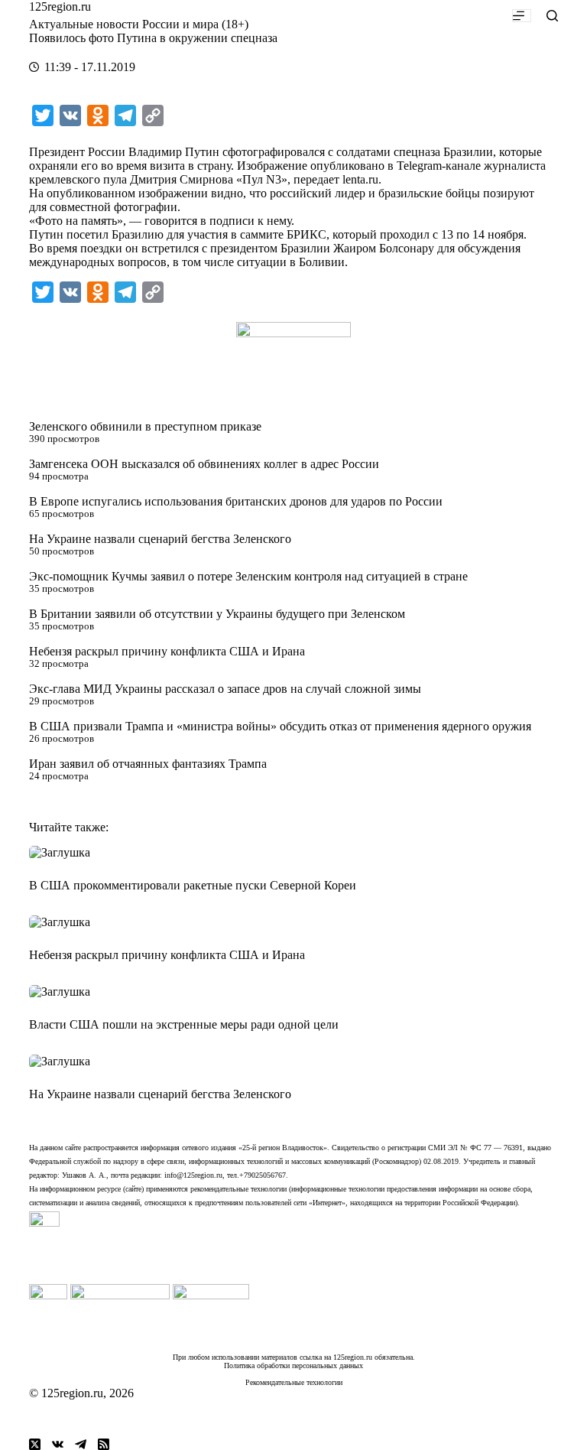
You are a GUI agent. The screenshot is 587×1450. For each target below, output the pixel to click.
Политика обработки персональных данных (293, 1365)
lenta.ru (360, 179)
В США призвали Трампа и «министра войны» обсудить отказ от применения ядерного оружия (280, 726)
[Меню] (521, 15)
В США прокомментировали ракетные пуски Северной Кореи (192, 885)
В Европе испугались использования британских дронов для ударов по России (236, 501)
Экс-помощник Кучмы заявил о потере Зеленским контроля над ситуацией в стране (248, 576)
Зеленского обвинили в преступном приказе (145, 426)
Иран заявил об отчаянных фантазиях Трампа (148, 763)
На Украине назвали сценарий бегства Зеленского (160, 538)
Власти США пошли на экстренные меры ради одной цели (184, 1024)
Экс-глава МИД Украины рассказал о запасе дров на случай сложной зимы (225, 688)
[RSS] (103, 1444)
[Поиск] (552, 15)
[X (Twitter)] (35, 1444)
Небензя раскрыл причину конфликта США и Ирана (167, 651)
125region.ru (60, 6)
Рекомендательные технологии (293, 1382)
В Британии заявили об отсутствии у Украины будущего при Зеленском (217, 613)
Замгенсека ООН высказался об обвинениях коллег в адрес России (204, 463)
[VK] (57, 1444)
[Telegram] (80, 1444)
